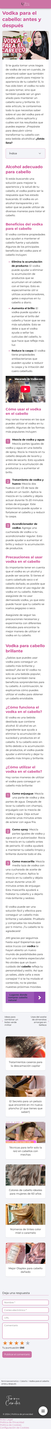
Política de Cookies (10, 1425)
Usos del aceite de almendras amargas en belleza (38, 1021)
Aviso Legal (6, 1419)
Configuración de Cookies (14, 1427)
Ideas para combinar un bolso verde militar (11, 1021)
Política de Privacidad (12, 1422)
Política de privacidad (22, 1414)
